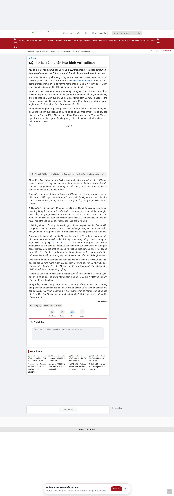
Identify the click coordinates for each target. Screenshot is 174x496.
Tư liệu (52, 51)
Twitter (62, 316)
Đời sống (112, 41)
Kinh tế (42, 41)
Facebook (52, 316)
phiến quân (48, 306)
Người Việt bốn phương (81, 51)
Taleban (58, 306)
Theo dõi (116, 489)
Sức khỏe (103, 41)
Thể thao (50, 41)
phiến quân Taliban (82, 81)
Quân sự (31, 51)
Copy (82, 316)
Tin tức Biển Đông (63, 51)
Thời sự (22, 41)
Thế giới (59, 41)
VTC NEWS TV (32, 41)
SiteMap (81, 429)
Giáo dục (67, 41)
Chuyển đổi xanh (148, 41)
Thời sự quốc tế (42, 51)
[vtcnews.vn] (52, 311)
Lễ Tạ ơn (57, 242)
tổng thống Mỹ (35, 306)
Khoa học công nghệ (130, 41)
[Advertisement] (129, 91)
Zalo (72, 316)
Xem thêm (67, 410)
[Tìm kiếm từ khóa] (140, 33)
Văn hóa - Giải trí (90, 41)
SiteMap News (90, 429)
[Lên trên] (169, 491)
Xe (119, 41)
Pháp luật (78, 41)
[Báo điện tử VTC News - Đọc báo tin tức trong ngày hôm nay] (45, 34)
